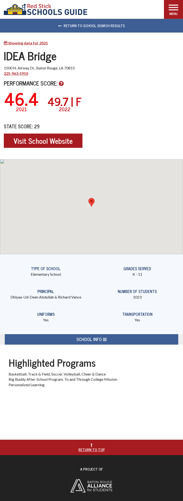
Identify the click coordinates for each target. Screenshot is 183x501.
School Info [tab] (89, 339)
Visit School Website (43, 141)
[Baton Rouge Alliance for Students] (91, 485)
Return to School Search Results (94, 26)
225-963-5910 (16, 73)
